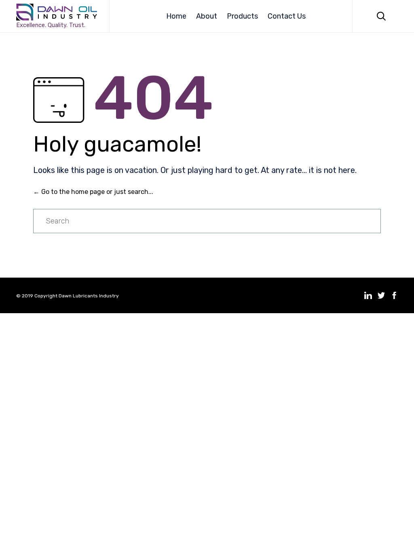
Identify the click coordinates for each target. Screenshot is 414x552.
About (206, 16)
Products (242, 16)
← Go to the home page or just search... (93, 192)
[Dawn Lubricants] (56, 12)
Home (176, 16)
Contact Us (287, 16)
